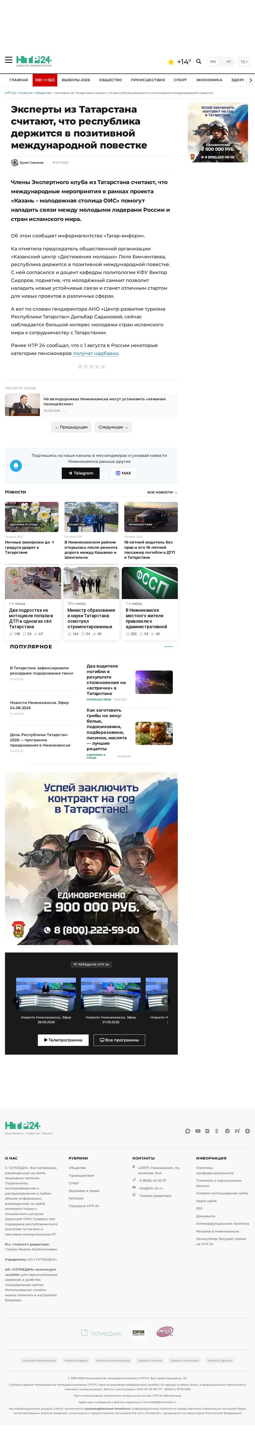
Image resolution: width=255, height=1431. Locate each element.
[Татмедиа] (101, 1334)
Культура (76, 1198)
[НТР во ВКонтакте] (207, 1131)
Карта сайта (206, 1201)
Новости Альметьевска (112, 1360)
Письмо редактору (155, 1196)
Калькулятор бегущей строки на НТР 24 (221, 1241)
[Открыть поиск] (198, 62)
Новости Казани (76, 1360)
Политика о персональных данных (219, 1183)
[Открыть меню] (8, 60)
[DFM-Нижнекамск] (138, 1334)
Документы (205, 1216)
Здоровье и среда (84, 1191)
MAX (126, 473)
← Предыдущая (71, 427)
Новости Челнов (150, 1360)
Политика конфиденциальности (215, 1170)
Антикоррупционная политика (222, 1224)
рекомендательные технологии (108, 1408)
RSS (199, 1208)
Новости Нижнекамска (39, 1360)
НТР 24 (10, 93)
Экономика (209, 80)
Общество (110, 80)
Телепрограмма (65, 1040)
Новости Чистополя (185, 1360)
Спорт (180, 80)
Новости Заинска (220, 1360)
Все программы (121, 1040)
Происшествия (148, 80)
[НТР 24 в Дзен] (247, 1131)
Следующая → (113, 427)
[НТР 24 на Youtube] (197, 1131)
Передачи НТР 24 (84, 1206)
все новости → (162, 492)
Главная (18, 80)
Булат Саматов (31, 162)
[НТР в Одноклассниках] (217, 1131)
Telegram (83, 473)
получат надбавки (95, 353)
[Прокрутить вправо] (250, 80)
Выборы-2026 (76, 80)
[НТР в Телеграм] (227, 1131)
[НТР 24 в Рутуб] (237, 1131)
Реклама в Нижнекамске (217, 1231)
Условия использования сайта (222, 1193)
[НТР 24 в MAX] (187, 1131)
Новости (25, 93)
